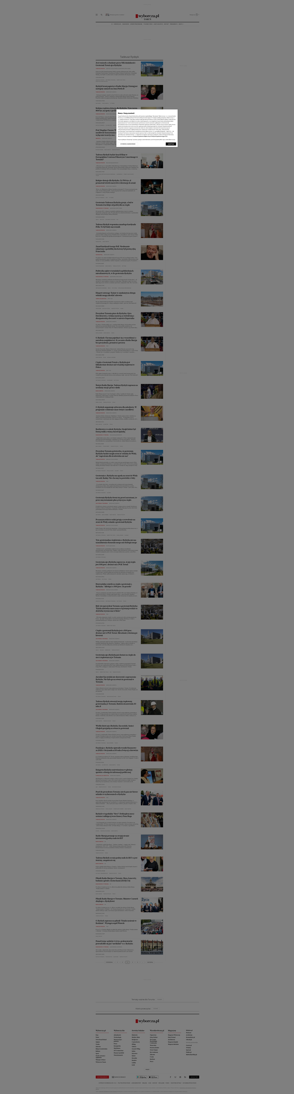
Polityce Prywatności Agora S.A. (159, 136)
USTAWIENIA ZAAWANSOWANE (127, 144)
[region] (147, 128)
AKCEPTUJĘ (171, 144)
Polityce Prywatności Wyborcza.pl (142, 136)
